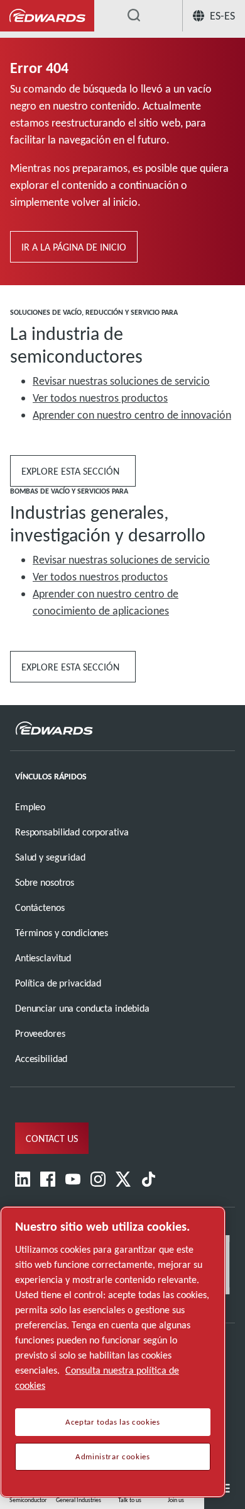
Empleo (30, 807)
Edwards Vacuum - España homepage (47, 16)
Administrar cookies (112, 1457)
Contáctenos (40, 907)
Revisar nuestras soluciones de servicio (121, 381)
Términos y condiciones (61, 933)
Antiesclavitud (43, 958)
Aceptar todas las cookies (112, 1422)
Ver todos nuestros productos (100, 398)
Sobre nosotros (44, 882)
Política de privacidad (58, 983)
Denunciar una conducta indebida (82, 1008)
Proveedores (40, 1033)
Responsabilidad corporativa (71, 832)
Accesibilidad (41, 1059)
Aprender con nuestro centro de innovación (132, 415)
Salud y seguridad (50, 857)
